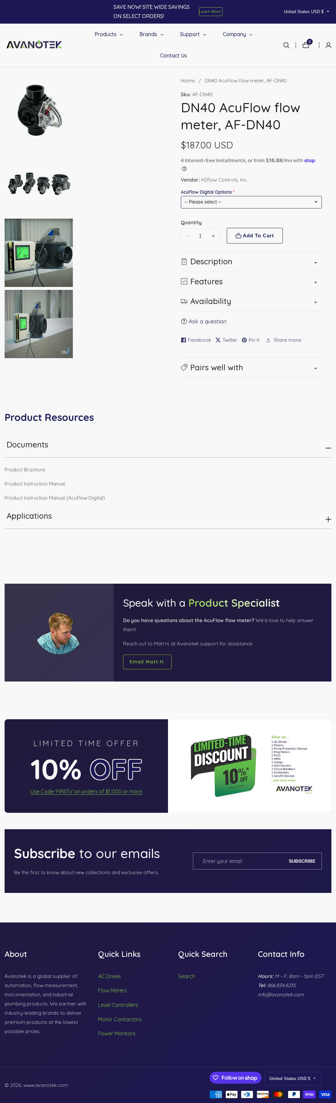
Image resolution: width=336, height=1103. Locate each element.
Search (186, 976)
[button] (251, 367)
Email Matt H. (147, 662)
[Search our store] (289, 45)
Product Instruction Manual (35, 484)
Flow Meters (112, 990)
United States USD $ (304, 11)
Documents (27, 444)
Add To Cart (258, 235)
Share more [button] (287, 340)
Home (188, 80)
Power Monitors (117, 1033)
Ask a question (207, 321)
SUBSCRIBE (302, 861)
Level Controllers (118, 1005)
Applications (29, 516)
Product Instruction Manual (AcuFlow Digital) (55, 498)
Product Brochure (25, 469)
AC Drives (109, 976)
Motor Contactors (120, 1019)
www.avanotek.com (45, 1085)
